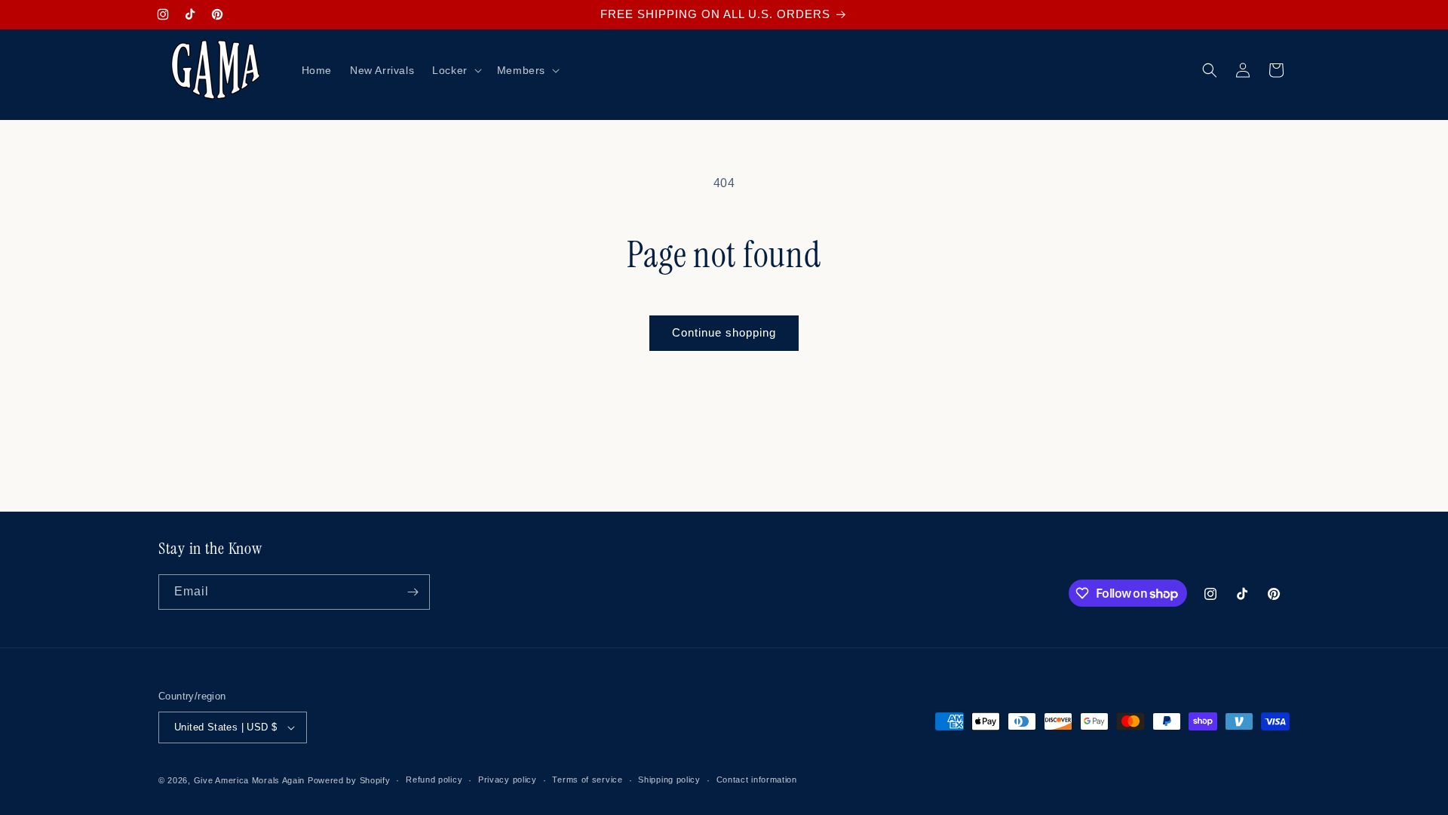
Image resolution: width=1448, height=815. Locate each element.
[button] (455, 70)
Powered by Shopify (349, 780)
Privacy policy (507, 779)
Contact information (756, 779)
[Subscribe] (412, 592)
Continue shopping (724, 332)
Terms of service (587, 779)
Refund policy (434, 779)
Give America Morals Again (249, 780)
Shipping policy (669, 779)
